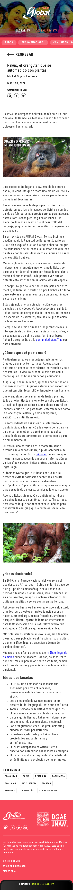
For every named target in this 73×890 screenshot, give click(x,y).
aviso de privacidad (14, 866)
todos (9, 42)
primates (41, 454)
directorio (9, 871)
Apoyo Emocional (33, 42)
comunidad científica (49, 339)
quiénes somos (11, 861)
